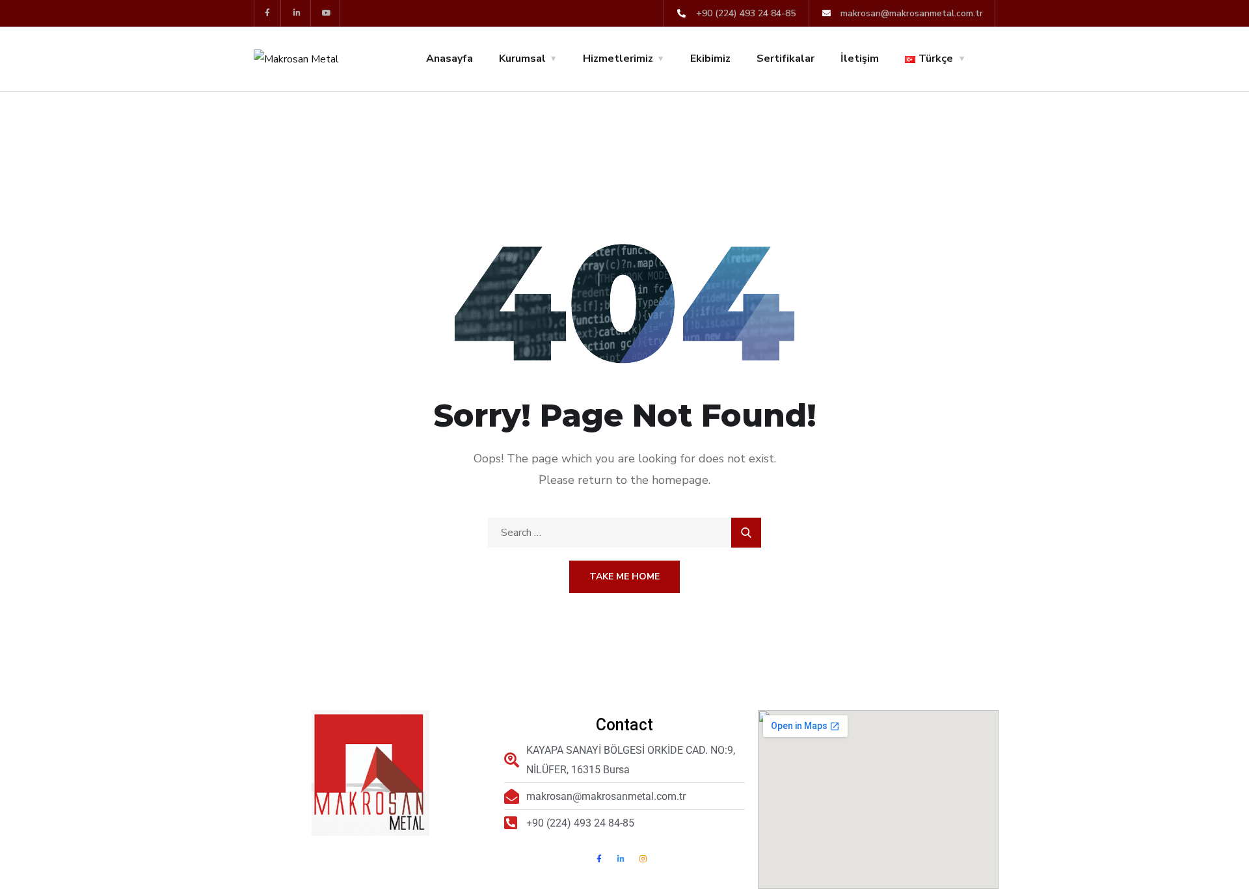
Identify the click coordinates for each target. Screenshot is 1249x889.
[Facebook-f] (267, 13)
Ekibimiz (710, 58)
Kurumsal (522, 58)
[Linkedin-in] (297, 13)
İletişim (859, 58)
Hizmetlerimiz (618, 58)
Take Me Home (624, 576)
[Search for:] (624, 532)
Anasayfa (449, 58)
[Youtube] (327, 13)
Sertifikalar (785, 58)
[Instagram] (643, 859)
